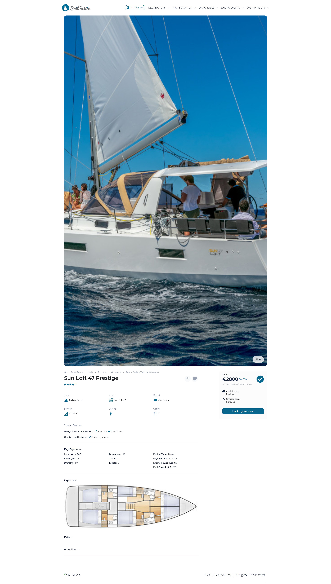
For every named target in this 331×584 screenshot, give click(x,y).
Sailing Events (230, 7)
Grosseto (116, 372)
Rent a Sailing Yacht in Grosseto (142, 372)
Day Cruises (206, 7)
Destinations (157, 7)
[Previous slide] (69, 190)
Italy (90, 372)
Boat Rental (77, 372)
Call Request (137, 7)
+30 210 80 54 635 (217, 575)
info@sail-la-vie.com (250, 575)
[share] (188, 379)
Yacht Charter (182, 7)
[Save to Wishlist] (195, 379)
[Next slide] (261, 190)
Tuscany (102, 372)
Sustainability (256, 7)
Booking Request (243, 411)
